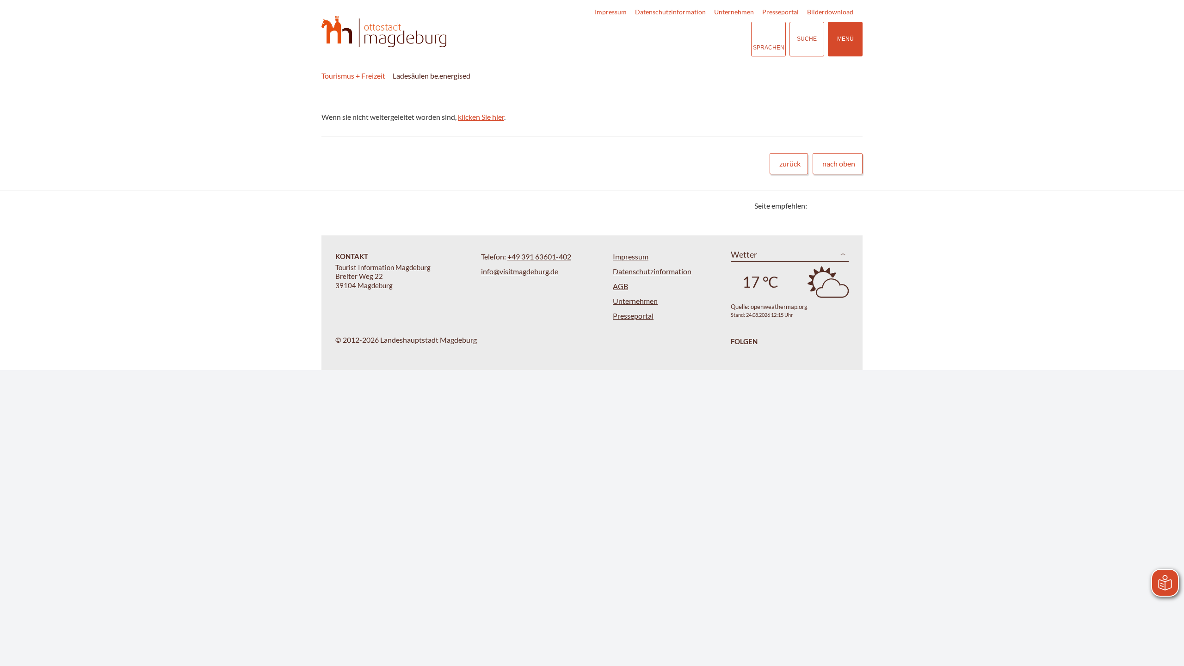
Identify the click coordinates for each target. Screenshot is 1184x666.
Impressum (611, 12)
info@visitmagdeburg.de (519, 271)
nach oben (838, 163)
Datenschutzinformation (670, 12)
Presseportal (780, 12)
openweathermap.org (779, 306)
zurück (790, 163)
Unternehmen (734, 12)
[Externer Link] (687, 39)
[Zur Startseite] (383, 31)
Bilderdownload (830, 12)
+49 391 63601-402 (539, 256)
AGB (620, 286)
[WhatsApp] (852, 205)
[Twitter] (817, 205)
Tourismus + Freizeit (353, 75)
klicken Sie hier (481, 116)
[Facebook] (829, 205)
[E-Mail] (840, 205)
